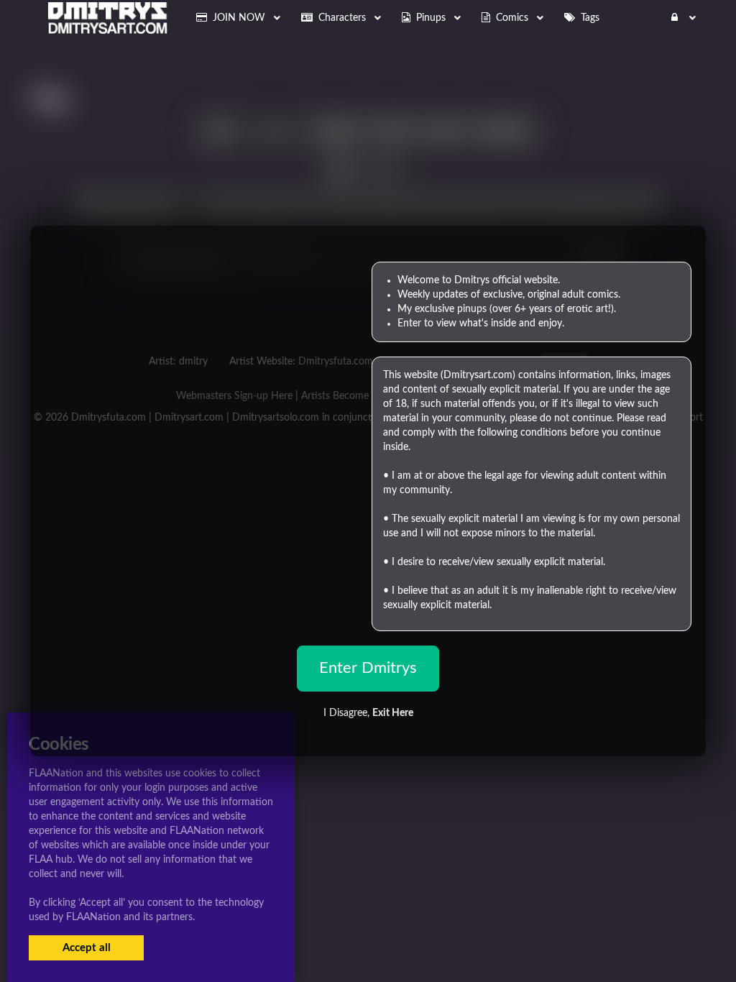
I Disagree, (368, 713)
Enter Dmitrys (368, 668)
